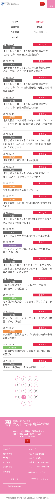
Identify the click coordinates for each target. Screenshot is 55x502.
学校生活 (6, 458)
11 (36, 391)
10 (30, 391)
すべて (15, 22)
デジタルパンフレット (40, 479)
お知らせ (40, 22)
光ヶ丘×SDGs (35, 458)
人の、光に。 (34, 449)
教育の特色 (7, 453)
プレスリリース (40, 32)
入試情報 (6, 462)
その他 (15, 37)
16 (23, 403)
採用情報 (6, 471)
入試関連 (15, 32)
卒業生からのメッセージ (39, 462)
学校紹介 (6, 449)
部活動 (40, 27)
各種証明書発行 (14, 486)
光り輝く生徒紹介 (36, 453)
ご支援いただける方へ (35, 472)
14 (30, 397)
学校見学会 (7, 466)
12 (17, 397)
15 (36, 397)
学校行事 (15, 27)
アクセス (14, 479)
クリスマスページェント (39, 466)
